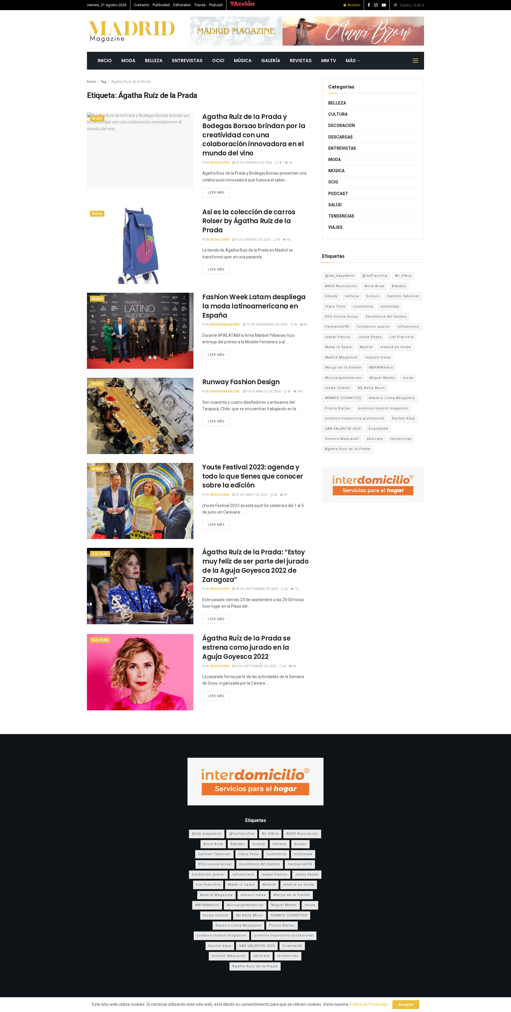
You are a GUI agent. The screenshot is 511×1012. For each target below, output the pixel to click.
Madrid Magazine (341, 357)
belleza (352, 296)
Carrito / (412, 5)
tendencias (401, 438)
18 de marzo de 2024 (263, 391)
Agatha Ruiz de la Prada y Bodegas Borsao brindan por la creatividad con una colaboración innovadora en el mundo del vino (253, 135)
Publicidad (161, 5)
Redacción (219, 162)
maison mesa (378, 357)
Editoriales (182, 5)
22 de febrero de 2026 (253, 162)
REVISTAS (301, 60)
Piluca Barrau (338, 408)
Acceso (353, 5)
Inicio (91, 81)
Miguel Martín (382, 377)
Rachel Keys (403, 418)
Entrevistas (187, 60)
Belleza (154, 60)
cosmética (363, 306)
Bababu (399, 286)
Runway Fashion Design (241, 382)
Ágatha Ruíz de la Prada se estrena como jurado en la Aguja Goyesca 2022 (246, 647)
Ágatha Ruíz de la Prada (131, 81)
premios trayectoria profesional (354, 418)
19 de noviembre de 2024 (266, 324)
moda (408, 377)
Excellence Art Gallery (386, 316)
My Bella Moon (371, 387)
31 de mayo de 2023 (251, 494)
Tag (103, 81)
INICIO (105, 60)
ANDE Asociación (341, 286)
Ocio (218, 60)
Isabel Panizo (338, 337)
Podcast (216, 5)
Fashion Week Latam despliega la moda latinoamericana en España (254, 306)
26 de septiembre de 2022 (256, 588)
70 (296, 588)
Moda (128, 60)
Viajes (335, 227)
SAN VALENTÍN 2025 (343, 428)
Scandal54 (378, 428)
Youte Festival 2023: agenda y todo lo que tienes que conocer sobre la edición (252, 476)
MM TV (328, 60)
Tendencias (341, 216)
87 (305, 324)
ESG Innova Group (341, 316)
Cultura (100, 553)
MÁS (351, 60)
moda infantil (337, 387)
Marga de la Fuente (343, 367)
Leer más (216, 192)
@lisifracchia (374, 275)
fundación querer (373, 326)
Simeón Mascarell (342, 438)
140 (299, 391)
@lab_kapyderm (340, 275)
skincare (375, 438)
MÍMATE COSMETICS (343, 397)
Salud (335, 205)
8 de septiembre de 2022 (255, 666)
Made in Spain (338, 347)
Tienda (200, 5)
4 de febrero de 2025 (252, 239)
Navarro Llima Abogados (392, 397)
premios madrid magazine (383, 408)
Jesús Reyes (370, 337)
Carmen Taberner (403, 296)
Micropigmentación (343, 377)
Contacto (141, 5)
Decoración (341, 126)
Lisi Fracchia (401, 337)
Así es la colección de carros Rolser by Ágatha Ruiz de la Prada (248, 221)
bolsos (373, 296)
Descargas (340, 137)
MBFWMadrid (381, 367)
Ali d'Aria (403, 275)
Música (243, 60)
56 (290, 162)
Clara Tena (335, 306)
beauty (331, 296)
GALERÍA (270, 60)
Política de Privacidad (368, 1004)
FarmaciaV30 (337, 326)
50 (288, 239)
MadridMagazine (225, 324)
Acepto (405, 1004)
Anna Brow (374, 286)
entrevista (390, 306)
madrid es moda (395, 347)
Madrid (366, 347)
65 (294, 666)
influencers (408, 326)
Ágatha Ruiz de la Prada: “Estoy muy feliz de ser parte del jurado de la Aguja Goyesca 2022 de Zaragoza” (255, 566)
